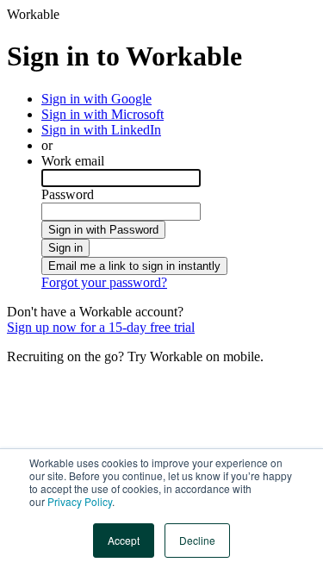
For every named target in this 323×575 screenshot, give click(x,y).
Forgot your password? (104, 282)
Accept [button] (124, 540)
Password (67, 194)
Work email (72, 160)
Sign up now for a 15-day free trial (101, 327)
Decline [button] (197, 540)
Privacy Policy (79, 501)
